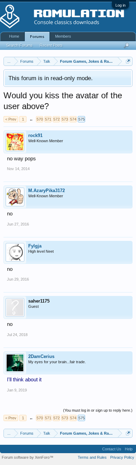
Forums (37, 37)
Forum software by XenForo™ (27, 457)
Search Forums (19, 45)
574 (73, 119)
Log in (120, 5)
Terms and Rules (92, 457)
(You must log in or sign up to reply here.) (98, 410)
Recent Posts (51, 45)
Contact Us (111, 449)
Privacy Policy (122, 457)
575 (81, 119)
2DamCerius (41, 356)
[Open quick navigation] (128, 61)
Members (63, 36)
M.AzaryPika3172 (46, 190)
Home (14, 36)
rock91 (35, 135)
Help (129, 449)
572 (56, 119)
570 (40, 119)
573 (65, 119)
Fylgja (34, 246)
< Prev (10, 119)
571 (48, 119)
